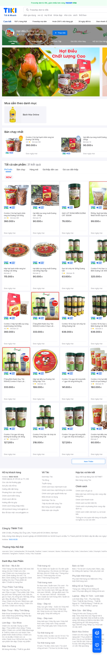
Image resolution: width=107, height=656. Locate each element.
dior (11, 551)
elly (72, 551)
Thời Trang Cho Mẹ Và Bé (12, 569)
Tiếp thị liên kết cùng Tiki (52, 504)
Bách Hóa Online (80, 631)
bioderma (66, 551)
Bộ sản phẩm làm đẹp (16, 640)
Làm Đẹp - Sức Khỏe (12, 623)
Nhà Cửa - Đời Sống (81, 610)
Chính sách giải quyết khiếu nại (54, 493)
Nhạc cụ (91, 625)
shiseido (5, 554)
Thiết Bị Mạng (86, 603)
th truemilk (30, 551)
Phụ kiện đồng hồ (84, 591)
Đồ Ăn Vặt (81, 641)
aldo (91, 551)
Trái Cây (5, 590)
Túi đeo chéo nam (51, 646)
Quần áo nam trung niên (51, 597)
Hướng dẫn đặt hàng (10, 489)
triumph (97, 551)
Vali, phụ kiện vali (97, 571)
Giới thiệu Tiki (47, 477)
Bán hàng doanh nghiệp (51, 507)
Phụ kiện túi (62, 638)
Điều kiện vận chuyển (50, 510)
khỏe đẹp (58, 15)
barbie (38, 551)
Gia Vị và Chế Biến (84, 639)
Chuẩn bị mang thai (15, 582)
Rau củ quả (10, 592)
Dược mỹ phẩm (24, 641)
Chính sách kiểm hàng (11, 496)
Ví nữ (63, 636)
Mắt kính (94, 579)
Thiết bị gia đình (23, 649)
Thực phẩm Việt (23, 592)
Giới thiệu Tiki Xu (48, 500)
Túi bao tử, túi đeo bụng (58, 648)
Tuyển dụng (46, 483)
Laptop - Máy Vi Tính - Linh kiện (88, 596)
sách (75, 15)
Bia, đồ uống (11, 599)
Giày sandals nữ (51, 609)
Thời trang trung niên (50, 578)
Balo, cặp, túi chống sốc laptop (88, 570)
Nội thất (84, 618)
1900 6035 (13, 539)
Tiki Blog (45, 480)
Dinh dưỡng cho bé (14, 575)
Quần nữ (54, 569)
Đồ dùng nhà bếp (9, 649)
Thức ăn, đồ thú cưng (15, 603)
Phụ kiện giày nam (49, 626)
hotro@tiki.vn (22, 509)
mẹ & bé (48, 15)
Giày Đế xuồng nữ (53, 613)
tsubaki (38, 554)
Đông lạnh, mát (19, 594)
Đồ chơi (27, 569)
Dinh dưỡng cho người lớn (17, 578)
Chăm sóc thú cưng (80, 635)
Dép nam (50, 623)
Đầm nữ (46, 569)
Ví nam (40, 646)
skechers (84, 551)
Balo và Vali (78, 566)
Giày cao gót (42, 607)
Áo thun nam (42, 585)
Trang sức (76, 589)
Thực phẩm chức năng (16, 628)
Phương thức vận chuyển (12, 492)
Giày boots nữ (46, 611)
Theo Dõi (61, 33)
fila (32, 554)
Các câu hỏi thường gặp (11, 482)
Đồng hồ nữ (86, 589)
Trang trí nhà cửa (79, 613)
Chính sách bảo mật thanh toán (54, 487)
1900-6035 (13, 477)
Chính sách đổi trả (9, 499)
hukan (21, 554)
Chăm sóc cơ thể (14, 630)
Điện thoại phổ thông (15, 616)
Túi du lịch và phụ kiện (86, 569)
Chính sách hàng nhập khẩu (13, 506)
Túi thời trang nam (46, 643)
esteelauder (19, 551)
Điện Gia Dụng (9, 646)
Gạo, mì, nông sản (15, 597)
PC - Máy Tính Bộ (83, 606)
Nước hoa (11, 639)
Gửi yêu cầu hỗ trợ (9, 486)
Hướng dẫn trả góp (9, 502)
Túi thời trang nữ (45, 633)
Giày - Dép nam (44, 618)
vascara (5, 551)
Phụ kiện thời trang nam (87, 580)
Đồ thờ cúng (81, 625)
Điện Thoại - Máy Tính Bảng (15, 610)
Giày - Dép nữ (44, 604)
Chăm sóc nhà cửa (17, 606)
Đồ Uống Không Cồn (87, 644)
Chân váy (54, 573)
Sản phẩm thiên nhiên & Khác (16, 633)
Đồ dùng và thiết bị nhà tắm (89, 620)
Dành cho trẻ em (14, 601)
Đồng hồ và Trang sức (82, 586)
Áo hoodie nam (48, 590)
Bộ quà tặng (84, 646)
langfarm (14, 554)
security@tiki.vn (21, 512)
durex (58, 551)
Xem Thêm (88, 461)
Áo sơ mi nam (53, 588)
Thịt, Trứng (14, 590)
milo (77, 551)
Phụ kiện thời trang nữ (80, 579)
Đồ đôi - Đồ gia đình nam (55, 592)
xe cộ (40, 15)
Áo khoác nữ (56, 571)
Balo (74, 569)
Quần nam (53, 585)
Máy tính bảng (13, 618)
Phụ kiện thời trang (81, 576)
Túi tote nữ (52, 638)
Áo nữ (39, 569)
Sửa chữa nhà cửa (84, 616)
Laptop (95, 606)
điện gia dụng (29, 15)
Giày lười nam (42, 621)
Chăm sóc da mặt (9, 626)
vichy (27, 554)
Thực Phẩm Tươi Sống (12, 587)
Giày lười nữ (58, 611)
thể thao (83, 15)
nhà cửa (67, 15)
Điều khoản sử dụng (50, 497)
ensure (51, 551)
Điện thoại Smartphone (11, 613)
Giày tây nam (54, 621)
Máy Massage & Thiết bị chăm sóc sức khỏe (18, 631)
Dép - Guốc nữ (55, 607)
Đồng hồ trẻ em (98, 591)
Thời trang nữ (43, 566)
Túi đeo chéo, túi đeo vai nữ (48, 636)
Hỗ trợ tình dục (22, 639)
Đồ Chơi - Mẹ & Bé (11, 566)
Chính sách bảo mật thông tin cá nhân (57, 490)
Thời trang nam (44, 582)
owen (44, 551)
